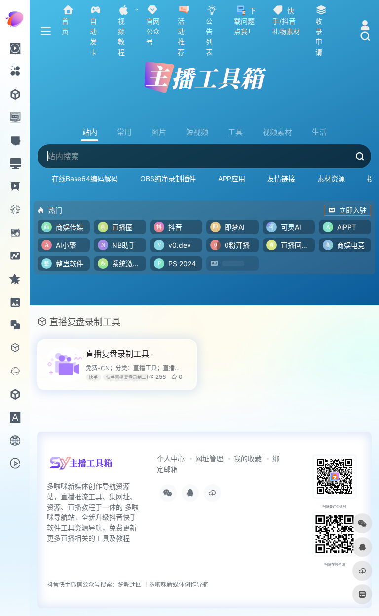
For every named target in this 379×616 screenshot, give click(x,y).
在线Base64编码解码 (85, 178)
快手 (93, 377)
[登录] (365, 26)
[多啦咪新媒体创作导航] (80, 467)
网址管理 (209, 458)
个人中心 (171, 458)
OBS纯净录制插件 (168, 178)
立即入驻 (353, 210)
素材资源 (331, 178)
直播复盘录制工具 (119, 354)
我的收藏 (248, 458)
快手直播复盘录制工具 (128, 377)
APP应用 (231, 178)
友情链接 (281, 178)
